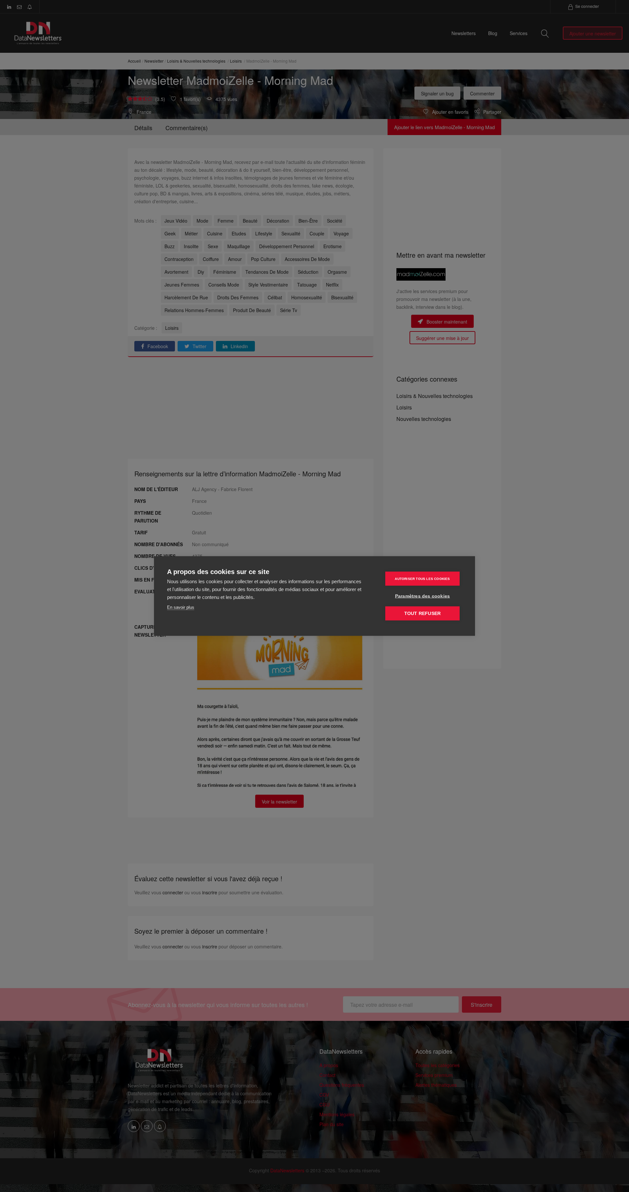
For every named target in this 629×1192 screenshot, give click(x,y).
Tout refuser (422, 613)
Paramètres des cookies (422, 596)
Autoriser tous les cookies (422, 578)
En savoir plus (180, 607)
